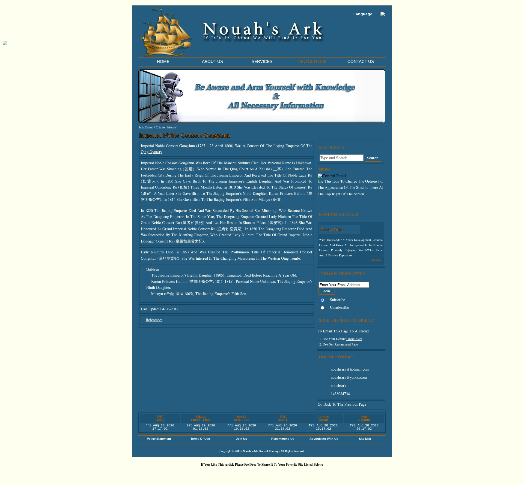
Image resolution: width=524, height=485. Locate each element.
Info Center (146, 127)
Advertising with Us (323, 438)
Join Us (241, 438)
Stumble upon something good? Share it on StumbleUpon (247, 474)
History (171, 127)
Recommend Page (346, 344)
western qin (277, 258)
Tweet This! (214, 474)
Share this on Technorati (280, 474)
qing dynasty (151, 151)
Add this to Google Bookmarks (181, 474)
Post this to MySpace (345, 474)
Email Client (354, 339)
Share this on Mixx (263, 474)
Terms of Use (200, 438)
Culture (160, 127)
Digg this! (198, 474)
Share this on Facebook (329, 474)
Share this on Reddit (230, 474)
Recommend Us (282, 438)
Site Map (365, 438)
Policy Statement (159, 438)
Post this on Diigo (312, 474)
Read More (375, 260)
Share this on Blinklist (296, 474)
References (154, 319)
